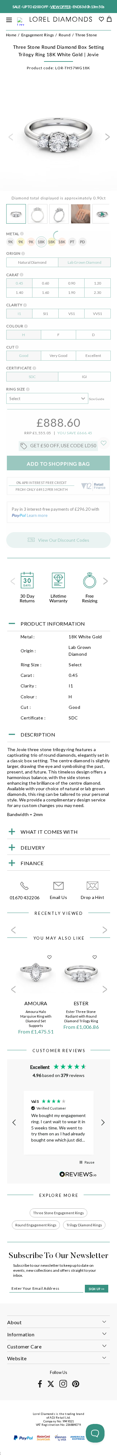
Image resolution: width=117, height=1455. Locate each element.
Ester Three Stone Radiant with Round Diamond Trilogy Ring (81, 1016)
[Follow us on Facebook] (40, 1386)
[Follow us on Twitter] (50, 1386)
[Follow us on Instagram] (63, 1386)
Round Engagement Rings (35, 1225)
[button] (14, 1122)
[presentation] (10, 139)
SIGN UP (96, 1289)
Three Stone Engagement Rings (58, 1213)
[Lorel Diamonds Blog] (61, 20)
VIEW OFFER (60, 6)
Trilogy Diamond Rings (84, 1225)
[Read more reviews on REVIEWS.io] (78, 1174)
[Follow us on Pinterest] (75, 1386)
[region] (58, 1123)
